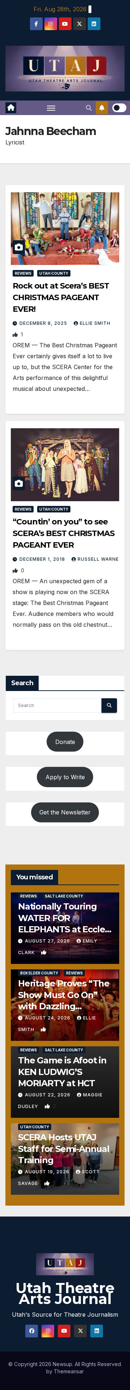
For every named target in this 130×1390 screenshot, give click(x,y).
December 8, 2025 (44, 323)
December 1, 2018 (43, 559)
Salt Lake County (64, 896)
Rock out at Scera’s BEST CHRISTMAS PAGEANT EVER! (61, 297)
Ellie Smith (95, 323)
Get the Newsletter (65, 812)
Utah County (53, 273)
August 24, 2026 (48, 1018)
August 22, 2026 (48, 1094)
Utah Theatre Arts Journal (65, 1293)
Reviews (23, 273)
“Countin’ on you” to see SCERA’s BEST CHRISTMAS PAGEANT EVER (63, 533)
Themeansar (69, 1371)
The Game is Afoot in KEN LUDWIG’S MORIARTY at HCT (62, 1071)
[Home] (10, 107)
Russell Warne (98, 559)
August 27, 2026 (48, 941)
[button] (89, 107)
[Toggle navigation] (51, 108)
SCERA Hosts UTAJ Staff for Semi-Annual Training (63, 1148)
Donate (65, 741)
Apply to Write (65, 777)
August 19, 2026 (48, 1171)
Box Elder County (39, 973)
